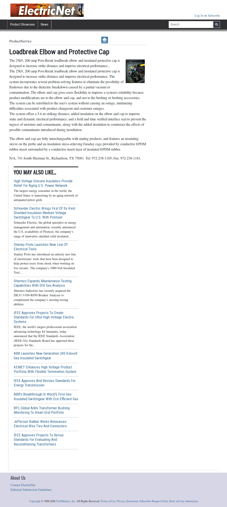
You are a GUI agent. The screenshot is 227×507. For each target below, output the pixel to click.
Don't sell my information (183, 501)
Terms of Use (108, 501)
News (44, 24)
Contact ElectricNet (22, 485)
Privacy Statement (127, 501)
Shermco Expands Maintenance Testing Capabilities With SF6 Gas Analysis (43, 283)
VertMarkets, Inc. (66, 501)
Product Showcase (22, 24)
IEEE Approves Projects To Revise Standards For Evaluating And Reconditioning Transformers (39, 439)
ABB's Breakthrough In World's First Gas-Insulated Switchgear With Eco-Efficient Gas (46, 396)
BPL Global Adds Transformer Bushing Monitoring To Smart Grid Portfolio (42, 410)
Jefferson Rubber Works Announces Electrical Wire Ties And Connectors (40, 423)
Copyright (34, 501)
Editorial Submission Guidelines (31, 489)
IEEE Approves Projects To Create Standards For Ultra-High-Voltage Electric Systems (44, 317)
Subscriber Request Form (153, 501)
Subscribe (214, 15)
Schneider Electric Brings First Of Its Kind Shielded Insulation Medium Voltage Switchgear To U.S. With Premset (44, 212)
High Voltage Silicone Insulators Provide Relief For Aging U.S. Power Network (43, 183)
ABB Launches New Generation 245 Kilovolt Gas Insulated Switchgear (45, 355)
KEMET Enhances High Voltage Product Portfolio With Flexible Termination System (45, 369)
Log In (199, 15)
